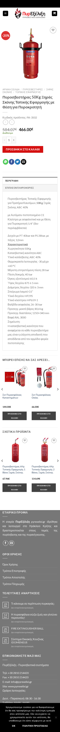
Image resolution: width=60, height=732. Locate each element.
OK (13, 726)
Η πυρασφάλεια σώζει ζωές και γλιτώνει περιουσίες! (34, 616)
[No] (56, 718)
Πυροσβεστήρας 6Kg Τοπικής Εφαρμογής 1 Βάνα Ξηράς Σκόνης (13, 469)
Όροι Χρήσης (10, 564)
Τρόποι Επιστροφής (14, 570)
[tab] (30, 180)
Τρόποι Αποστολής (13, 577)
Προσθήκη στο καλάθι (23, 149)
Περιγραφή (11, 180)
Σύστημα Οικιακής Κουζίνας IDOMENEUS (27, 640)
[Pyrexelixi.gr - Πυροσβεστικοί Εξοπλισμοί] (30, 13)
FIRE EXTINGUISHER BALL (27, 628)
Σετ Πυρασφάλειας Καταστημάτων (12, 396)
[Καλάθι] (54, 13)
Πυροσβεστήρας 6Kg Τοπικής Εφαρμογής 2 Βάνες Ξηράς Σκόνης (43, 469)
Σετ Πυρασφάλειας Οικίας (41, 396)
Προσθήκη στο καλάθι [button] (15, 416)
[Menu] (5, 13)
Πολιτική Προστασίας (35, 726)
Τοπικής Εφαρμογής (28, 92)
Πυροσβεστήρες (33, 89)
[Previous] (2, 396)
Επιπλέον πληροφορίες (19, 187)
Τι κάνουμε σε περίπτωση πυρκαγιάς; (32, 603)
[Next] (57, 396)
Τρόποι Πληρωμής (13, 583)
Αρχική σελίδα (11, 89)
